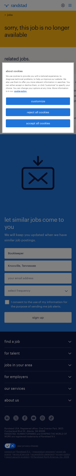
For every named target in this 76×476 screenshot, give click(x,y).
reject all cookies (38, 112)
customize (38, 101)
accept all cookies (38, 123)
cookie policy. (20, 91)
